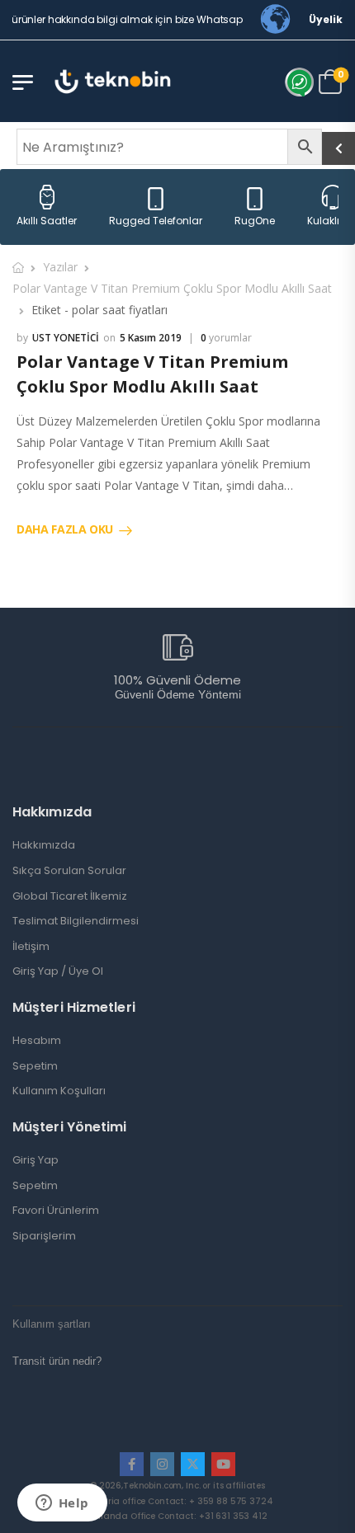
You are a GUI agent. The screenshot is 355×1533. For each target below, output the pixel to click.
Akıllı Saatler (47, 221)
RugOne (254, 221)
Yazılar (60, 267)
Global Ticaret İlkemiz (69, 896)
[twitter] (193, 1464)
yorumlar (226, 338)
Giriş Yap (35, 1160)
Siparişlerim (44, 1236)
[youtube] (223, 1464)
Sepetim (35, 1066)
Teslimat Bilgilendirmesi (75, 921)
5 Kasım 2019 (151, 338)
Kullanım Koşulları (59, 1091)
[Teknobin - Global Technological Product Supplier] (113, 81)
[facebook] (132, 1464)
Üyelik (326, 19)
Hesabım (36, 1040)
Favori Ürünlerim (55, 1210)
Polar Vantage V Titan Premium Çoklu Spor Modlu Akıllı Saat (172, 288)
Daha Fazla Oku (65, 530)
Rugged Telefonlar (155, 221)
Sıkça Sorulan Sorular (69, 870)
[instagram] (162, 1464)
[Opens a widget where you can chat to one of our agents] (62, 1504)
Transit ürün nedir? (57, 1361)
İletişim (31, 946)
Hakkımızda (43, 845)
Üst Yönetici (65, 338)
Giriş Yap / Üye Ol (57, 971)
